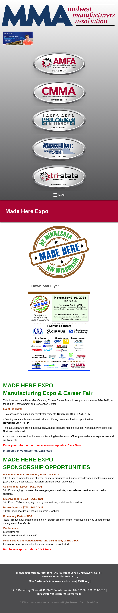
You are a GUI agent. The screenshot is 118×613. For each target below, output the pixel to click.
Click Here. (74, 445)
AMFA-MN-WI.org (65, 572)
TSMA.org (83, 581)
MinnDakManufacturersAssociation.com (52, 581)
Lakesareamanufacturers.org (59, 576)
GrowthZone (92, 602)
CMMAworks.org (89, 572)
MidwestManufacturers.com (34, 572)
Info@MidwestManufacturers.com (59, 593)
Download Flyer (45, 286)
